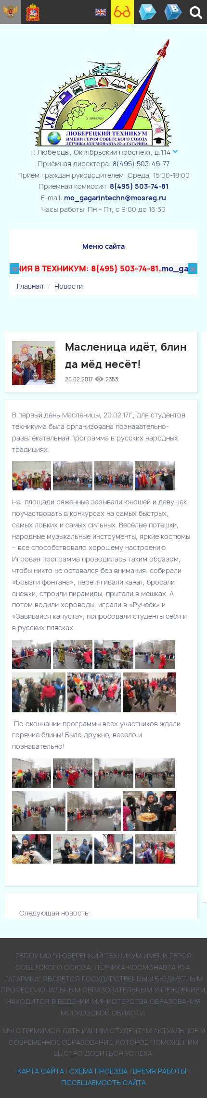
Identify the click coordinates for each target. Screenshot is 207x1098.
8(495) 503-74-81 (139, 186)
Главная (30, 286)
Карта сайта (40, 1070)
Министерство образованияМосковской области (33, 12)
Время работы (159, 1070)
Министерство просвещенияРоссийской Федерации (10, 12)
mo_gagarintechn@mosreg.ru (115, 197)
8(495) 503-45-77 (141, 163)
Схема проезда (98, 1070)
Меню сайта (103, 246)
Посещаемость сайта (103, 1082)
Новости (68, 286)
